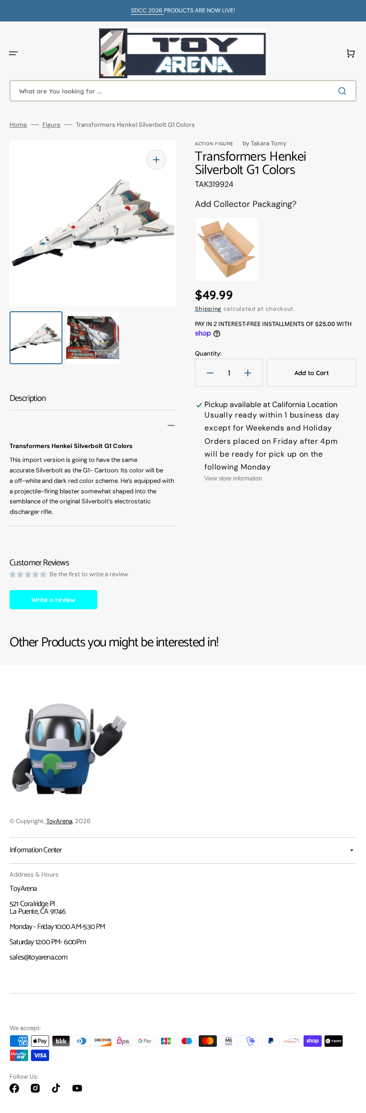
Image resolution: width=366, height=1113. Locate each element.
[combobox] (183, 91)
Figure (51, 125)
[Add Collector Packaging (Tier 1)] (218, 249)
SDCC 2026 (147, 10)
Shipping (208, 309)
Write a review (53, 599)
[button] (13, 53)
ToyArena (59, 821)
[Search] (344, 91)
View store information (233, 478)
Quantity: (208, 353)
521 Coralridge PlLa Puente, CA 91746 (37, 908)
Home (18, 125)
